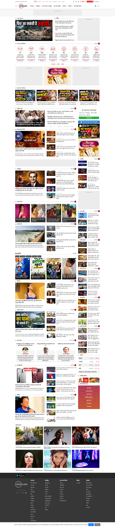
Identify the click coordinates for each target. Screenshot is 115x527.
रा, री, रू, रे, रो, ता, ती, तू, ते (85, 60)
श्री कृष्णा (61, 489)
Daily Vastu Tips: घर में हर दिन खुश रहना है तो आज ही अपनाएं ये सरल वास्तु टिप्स (94, 308)
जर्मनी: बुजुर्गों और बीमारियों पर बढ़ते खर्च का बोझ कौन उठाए (66, 240)
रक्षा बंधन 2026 (21, 129)
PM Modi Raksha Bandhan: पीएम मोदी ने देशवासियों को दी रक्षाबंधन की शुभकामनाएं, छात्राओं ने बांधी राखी (30, 124)
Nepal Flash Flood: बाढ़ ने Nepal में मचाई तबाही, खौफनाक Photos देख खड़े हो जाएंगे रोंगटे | (68, 103)
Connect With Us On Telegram (90, 122)
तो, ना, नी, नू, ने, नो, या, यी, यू (96, 60)
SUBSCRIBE (89, 117)
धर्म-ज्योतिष (94, 112)
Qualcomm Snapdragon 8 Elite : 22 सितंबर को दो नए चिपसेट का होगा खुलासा (66, 375)
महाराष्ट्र (32, 505)
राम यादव (46, 353)
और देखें (74, 253)
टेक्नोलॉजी (19, 365)
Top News (20, 18)
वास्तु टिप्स (82, 297)
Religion (34, 256)
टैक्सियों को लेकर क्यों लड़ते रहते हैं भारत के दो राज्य (65, 227)
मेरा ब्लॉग (19, 340)
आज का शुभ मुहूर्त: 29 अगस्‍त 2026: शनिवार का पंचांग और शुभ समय (93, 179)
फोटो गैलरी (19, 201)
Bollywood (28, 256)
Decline (97, 524)
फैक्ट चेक (32, 516)
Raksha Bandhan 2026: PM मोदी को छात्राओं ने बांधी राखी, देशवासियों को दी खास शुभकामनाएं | (46, 103)
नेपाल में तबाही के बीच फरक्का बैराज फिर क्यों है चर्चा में (28, 243)
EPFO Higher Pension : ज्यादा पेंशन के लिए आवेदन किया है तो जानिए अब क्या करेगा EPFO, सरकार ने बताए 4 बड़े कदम (94, 279)
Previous (16, 30)
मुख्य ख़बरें (33, 487)
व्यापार (81, 355)
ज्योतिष (69, 6)
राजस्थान (32, 507)
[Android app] (21, 475)
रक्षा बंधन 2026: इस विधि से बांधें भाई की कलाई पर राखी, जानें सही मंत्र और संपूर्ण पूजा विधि (66, 155)
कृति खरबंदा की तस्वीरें (21, 219)
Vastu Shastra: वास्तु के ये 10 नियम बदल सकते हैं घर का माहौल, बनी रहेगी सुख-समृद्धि (94, 301)
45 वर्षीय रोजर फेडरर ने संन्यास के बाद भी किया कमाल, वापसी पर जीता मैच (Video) (94, 235)
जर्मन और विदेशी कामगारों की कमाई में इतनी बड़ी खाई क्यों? (66, 234)
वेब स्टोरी (46, 487)
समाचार (32, 6)
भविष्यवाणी (83, 240)
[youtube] (83, 2)
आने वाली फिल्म (48, 498)
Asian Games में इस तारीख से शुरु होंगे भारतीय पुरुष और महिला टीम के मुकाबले (65, 398)
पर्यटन (46, 494)
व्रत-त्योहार (62, 496)
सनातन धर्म (62, 487)
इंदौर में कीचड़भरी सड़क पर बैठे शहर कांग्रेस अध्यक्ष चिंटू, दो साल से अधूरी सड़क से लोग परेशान (94, 350)
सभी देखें (72, 108)
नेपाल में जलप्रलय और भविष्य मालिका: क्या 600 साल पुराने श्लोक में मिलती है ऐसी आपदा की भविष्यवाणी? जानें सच (93, 244)
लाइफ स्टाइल (20, 310)
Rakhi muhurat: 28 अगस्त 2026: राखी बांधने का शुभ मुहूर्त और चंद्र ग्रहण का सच (66, 147)
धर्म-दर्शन (61, 498)
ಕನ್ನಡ (59, 1)
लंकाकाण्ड (88, 403)
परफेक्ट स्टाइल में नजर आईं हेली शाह (69, 220)
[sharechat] (78, 2)
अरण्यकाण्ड (89, 394)
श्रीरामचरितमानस (77, 6)
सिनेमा (17, 205)
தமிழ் (43, 1)
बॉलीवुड (38, 6)
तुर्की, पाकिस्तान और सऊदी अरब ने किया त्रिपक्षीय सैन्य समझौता (65, 335)
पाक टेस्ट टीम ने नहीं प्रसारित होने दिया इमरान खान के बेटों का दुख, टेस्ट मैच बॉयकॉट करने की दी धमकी (29, 415)
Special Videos (21, 88)
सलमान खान (47, 503)
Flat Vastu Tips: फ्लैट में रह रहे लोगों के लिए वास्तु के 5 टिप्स (94, 315)
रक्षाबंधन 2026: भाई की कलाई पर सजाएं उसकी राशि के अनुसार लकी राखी (28, 150)
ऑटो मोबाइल (33, 511)
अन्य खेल (82, 211)
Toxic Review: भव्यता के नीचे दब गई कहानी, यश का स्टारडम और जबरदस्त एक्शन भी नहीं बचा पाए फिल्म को (64, 34)
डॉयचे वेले (19, 224)
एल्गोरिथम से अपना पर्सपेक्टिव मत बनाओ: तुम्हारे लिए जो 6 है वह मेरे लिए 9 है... (25, 344)
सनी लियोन (47, 505)
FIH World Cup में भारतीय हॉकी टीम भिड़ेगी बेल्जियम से (93, 215)
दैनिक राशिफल (89, 483)
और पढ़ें (96, 43)
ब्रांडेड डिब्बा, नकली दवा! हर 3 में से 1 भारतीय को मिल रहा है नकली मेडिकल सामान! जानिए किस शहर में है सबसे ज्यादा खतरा (61, 117)
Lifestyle (22, 256)
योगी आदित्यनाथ (34, 483)
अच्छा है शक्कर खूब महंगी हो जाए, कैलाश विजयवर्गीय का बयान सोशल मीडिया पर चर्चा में (94, 343)
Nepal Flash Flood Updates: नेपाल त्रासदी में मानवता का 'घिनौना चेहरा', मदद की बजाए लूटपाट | (89, 103)
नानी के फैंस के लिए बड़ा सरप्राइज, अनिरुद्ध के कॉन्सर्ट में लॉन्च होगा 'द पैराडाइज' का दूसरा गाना (65, 174)
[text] (25, 95)
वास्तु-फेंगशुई (88, 494)
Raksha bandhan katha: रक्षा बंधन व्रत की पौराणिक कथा (66, 140)
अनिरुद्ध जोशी (25, 353)
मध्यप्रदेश (32, 498)
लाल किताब (88, 491)
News (39, 256)
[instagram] (81, 2)
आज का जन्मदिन (89, 485)
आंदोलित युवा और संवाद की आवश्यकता (66, 343)
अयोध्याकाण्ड (89, 391)
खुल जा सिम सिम (48, 496)
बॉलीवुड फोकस (48, 500)
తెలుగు (50, 1)
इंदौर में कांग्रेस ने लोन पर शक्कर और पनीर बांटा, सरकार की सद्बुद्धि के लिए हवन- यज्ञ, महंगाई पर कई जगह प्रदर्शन (93, 337)
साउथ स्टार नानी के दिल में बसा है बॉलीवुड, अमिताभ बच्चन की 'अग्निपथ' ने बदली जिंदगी (65, 196)
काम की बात (83, 269)
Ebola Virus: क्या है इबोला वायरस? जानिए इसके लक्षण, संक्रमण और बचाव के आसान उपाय (66, 322)
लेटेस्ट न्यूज (19, 108)
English (39, 1)
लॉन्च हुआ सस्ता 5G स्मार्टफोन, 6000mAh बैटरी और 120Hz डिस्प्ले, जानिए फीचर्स (28, 385)
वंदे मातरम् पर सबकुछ (47, 6)
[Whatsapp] (85, 2)
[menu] (16, 6)
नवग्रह (87, 505)
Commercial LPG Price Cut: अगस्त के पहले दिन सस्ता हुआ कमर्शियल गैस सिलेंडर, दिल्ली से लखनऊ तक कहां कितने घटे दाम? (93, 292)
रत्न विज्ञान (88, 507)
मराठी (47, 1)
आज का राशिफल (21, 43)
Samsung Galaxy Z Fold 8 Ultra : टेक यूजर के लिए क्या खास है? (66, 368)
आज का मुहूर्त (88, 487)
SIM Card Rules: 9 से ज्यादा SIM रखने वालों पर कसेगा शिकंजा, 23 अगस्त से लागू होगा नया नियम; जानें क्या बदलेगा (65, 382)
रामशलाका (88, 498)
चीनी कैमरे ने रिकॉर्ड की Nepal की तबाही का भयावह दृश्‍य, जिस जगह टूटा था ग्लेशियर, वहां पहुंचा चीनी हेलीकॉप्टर (61, 122)
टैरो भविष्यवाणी (89, 496)
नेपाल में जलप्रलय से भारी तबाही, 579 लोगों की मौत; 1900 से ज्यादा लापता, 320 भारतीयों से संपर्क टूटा (33, 38)
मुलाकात (46, 509)
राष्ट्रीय (32, 489)
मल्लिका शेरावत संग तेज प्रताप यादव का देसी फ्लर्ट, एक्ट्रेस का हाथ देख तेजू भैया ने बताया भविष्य (66, 294)
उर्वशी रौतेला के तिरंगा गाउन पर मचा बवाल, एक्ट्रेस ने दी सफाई (65, 189)
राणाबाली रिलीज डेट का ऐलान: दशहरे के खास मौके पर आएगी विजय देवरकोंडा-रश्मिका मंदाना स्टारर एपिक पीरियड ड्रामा (65, 182)
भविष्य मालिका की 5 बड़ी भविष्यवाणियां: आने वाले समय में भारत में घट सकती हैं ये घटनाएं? (93, 257)
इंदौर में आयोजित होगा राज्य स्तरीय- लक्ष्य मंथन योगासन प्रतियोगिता (65, 314)
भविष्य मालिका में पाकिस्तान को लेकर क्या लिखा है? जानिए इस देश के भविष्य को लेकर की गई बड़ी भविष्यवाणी (94, 250)
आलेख (46, 491)
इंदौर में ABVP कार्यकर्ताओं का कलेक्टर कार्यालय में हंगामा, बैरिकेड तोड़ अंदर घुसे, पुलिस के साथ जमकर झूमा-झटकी (94, 330)
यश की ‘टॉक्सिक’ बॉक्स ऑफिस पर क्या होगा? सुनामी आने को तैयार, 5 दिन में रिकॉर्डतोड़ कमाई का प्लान (65, 286)
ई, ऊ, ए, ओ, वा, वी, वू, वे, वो (31, 60)
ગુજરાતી (63, 1)
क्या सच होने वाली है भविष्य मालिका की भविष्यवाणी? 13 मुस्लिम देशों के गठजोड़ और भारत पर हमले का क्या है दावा (93, 264)
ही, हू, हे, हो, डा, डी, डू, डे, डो (53, 60)
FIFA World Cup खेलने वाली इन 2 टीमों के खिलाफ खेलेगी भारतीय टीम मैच (94, 228)
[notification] (98, 6)
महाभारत (61, 494)
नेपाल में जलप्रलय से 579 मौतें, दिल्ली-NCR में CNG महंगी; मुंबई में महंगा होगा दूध (64, 22)
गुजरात (32, 503)
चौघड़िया (87, 500)
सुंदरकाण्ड (89, 400)
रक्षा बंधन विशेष (57, 6)
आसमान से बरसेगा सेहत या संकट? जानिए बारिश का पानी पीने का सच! (29, 330)
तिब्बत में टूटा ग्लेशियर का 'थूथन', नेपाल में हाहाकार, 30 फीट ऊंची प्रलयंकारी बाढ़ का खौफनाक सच (60, 112)
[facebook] (74, 2)
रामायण (61, 491)
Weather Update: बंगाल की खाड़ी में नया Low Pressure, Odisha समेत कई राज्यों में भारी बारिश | (25, 103)
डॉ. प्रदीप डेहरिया (66, 353)
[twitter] (76, 2)
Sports (17, 256)
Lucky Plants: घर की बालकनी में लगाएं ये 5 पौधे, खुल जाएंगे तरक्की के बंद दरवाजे (94, 321)
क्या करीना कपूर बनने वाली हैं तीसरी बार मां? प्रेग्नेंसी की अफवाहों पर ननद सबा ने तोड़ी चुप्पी (66, 302)
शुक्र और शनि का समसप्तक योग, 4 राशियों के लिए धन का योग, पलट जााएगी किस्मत (93, 186)
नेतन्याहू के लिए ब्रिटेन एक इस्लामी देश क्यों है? (46, 344)
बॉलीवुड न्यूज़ (47, 483)
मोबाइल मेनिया (33, 520)
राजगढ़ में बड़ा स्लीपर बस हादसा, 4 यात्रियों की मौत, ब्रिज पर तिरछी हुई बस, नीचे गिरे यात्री (64, 28)
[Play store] (95, 6)
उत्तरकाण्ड (89, 406)
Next (52, 30)
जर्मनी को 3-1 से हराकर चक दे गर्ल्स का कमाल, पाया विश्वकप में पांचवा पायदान (93, 222)
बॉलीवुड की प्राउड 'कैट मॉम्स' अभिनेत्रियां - (38, 220)
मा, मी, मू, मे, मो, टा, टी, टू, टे (64, 60)
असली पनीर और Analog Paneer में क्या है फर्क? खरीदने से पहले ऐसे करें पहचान (65, 329)
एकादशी (61, 483)
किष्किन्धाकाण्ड (89, 397)
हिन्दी (35, 1)
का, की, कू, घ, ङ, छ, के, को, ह (42, 60)
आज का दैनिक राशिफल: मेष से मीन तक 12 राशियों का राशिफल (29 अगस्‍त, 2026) (93, 164)
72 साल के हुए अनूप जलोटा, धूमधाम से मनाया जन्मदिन (53, 220)
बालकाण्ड (89, 388)
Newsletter (89, 1)
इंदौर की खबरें (83, 326)
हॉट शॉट (46, 485)
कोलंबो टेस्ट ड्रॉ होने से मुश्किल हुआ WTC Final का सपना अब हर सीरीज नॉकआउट (65, 418)
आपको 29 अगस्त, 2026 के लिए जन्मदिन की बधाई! (93, 171)
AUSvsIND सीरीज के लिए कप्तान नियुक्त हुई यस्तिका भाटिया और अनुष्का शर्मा (65, 404)
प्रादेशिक (32, 496)
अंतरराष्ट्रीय (33, 491)
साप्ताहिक (53, 64)
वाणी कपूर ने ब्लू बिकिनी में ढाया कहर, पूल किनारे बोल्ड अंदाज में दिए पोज (28, 301)
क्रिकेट (64, 6)
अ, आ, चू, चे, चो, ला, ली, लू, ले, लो (20, 60)
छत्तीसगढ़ (32, 500)
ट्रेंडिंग (57, 18)
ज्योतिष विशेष (83, 376)
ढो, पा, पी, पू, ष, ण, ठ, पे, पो (75, 60)
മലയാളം (55, 1)
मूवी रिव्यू (46, 489)
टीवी (46, 507)
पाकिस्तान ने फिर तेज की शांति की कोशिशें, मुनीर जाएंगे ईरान (65, 247)
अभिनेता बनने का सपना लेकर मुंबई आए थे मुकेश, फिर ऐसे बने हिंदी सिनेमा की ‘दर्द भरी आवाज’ (29, 189)
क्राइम (32, 514)
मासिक (58, 64)
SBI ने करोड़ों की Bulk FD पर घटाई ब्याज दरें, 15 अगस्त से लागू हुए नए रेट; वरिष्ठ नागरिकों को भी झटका (93, 272)
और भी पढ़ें (72, 340)
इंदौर (31, 494)
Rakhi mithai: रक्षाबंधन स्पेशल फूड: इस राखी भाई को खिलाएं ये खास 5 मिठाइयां (65, 134)
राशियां (87, 489)
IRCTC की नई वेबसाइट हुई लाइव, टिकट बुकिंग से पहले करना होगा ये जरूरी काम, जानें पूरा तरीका (94, 286)
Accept (91, 524)
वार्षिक (62, 64)
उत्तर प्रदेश (32, 485)
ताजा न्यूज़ (82, 112)
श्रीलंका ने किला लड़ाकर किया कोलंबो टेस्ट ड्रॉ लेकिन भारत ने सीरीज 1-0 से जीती (66, 411)
